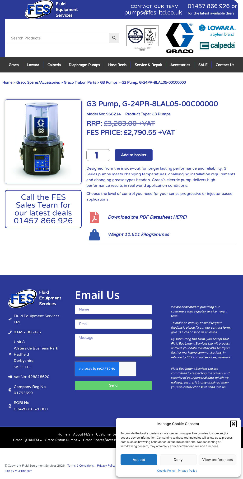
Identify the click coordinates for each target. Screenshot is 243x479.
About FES (81, 434)
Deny (178, 459)
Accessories (180, 65)
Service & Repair (148, 65)
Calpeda (54, 65)
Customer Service (110, 434)
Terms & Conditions (80, 465)
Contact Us (225, 65)
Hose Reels (117, 65)
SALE (203, 65)
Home (7, 82)
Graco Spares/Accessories (38, 82)
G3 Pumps (108, 82)
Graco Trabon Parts (80, 82)
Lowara (33, 65)
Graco (14, 65)
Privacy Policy (187, 470)
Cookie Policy (166, 470)
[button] (233, 424)
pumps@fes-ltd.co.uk (153, 12)
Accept (139, 459)
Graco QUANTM (26, 440)
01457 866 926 (209, 6)
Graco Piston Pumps (61, 440)
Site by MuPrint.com (18, 471)
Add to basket (133, 155)
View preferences (217, 459)
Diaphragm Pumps (84, 65)
